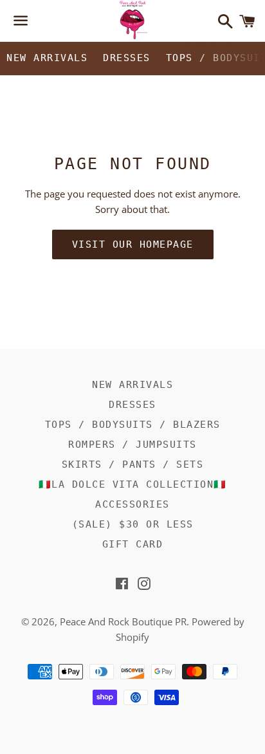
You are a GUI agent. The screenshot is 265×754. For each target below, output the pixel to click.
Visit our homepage (133, 244)
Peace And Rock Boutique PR (123, 621)
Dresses (127, 58)
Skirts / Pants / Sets (133, 464)
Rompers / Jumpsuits (132, 444)
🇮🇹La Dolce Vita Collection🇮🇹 (133, 484)
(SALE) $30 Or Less (133, 524)
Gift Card (132, 544)
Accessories (132, 504)
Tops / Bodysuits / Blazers (133, 424)
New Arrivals (46, 58)
